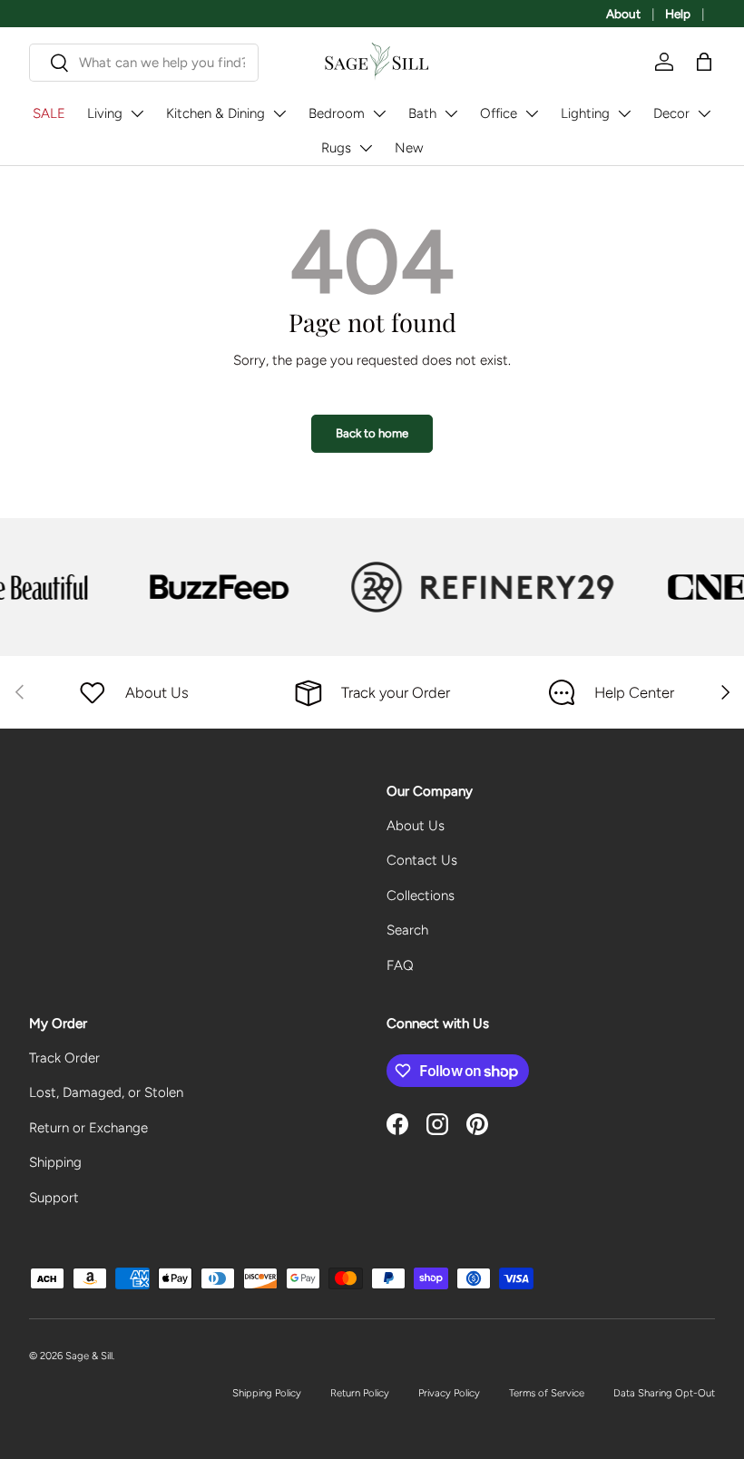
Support (54, 1198)
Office (498, 113)
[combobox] (144, 63)
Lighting (585, 113)
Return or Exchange (88, 1128)
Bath (422, 113)
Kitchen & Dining (215, 113)
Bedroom (336, 113)
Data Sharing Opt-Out (664, 1392)
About (623, 13)
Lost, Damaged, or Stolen (106, 1092)
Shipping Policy (266, 1392)
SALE (49, 113)
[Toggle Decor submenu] (704, 113)
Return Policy (359, 1392)
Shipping (55, 1162)
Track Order (64, 1058)
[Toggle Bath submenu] (451, 113)
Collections (421, 895)
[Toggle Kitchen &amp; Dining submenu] (279, 113)
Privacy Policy (449, 1392)
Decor (671, 113)
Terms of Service (546, 1392)
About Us (416, 826)
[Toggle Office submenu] (532, 113)
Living (104, 113)
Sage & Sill (89, 1355)
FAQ (400, 965)
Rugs (336, 148)
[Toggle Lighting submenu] (624, 113)
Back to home (372, 433)
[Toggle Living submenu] (137, 113)
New (409, 148)
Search (407, 930)
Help (677, 13)
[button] (704, 62)
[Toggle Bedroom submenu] (379, 113)
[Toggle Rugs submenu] (366, 148)
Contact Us (422, 860)
